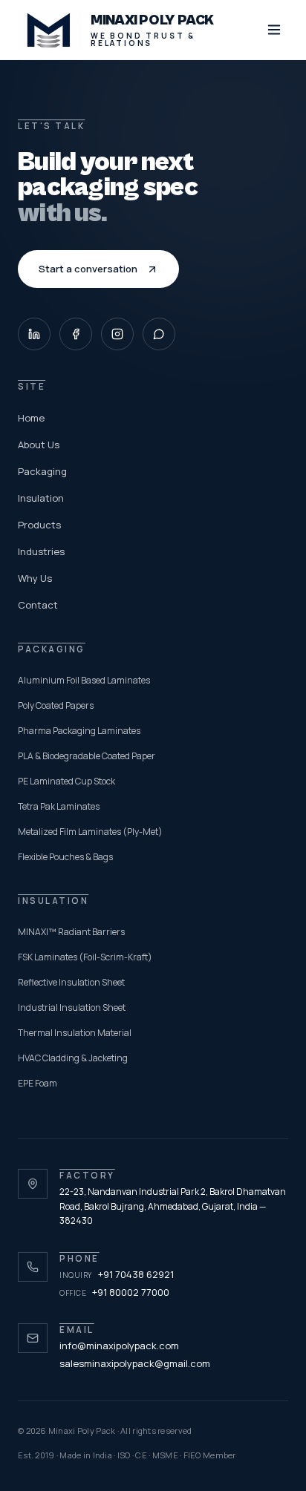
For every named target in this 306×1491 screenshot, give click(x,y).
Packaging (42, 471)
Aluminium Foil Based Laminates (84, 680)
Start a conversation (88, 268)
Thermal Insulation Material (74, 1032)
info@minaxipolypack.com (119, 1345)
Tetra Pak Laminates (59, 806)
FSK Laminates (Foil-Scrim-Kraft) (85, 957)
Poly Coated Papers (56, 705)
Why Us (35, 578)
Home (31, 418)
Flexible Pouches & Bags (65, 857)
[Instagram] (117, 334)
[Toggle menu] (274, 30)
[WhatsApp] (159, 334)
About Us (38, 444)
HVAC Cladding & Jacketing (73, 1058)
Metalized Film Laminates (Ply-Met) (90, 831)
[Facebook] (75, 334)
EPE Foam (37, 1083)
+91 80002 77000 (114, 1292)
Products (39, 524)
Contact (38, 605)
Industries (41, 551)
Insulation (41, 498)
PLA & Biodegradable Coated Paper (86, 756)
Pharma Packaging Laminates (79, 730)
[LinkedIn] (34, 334)
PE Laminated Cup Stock (66, 781)
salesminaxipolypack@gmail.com (134, 1363)
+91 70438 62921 (116, 1274)
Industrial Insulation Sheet (72, 1007)
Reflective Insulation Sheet (71, 982)
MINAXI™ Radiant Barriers (71, 931)
